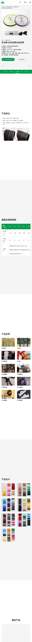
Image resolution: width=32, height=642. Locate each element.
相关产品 (26, 71)
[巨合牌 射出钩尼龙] (17, 624)
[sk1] (8, 489)
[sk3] (8, 504)
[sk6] (23, 520)
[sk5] (8, 520)
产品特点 (5, 71)
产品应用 (17, 71)
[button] (19, 2)
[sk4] (23, 504)
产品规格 (11, 71)
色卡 (22, 71)
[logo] (2, 2)
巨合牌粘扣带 (8, 40)
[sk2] (23, 489)
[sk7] (8, 535)
